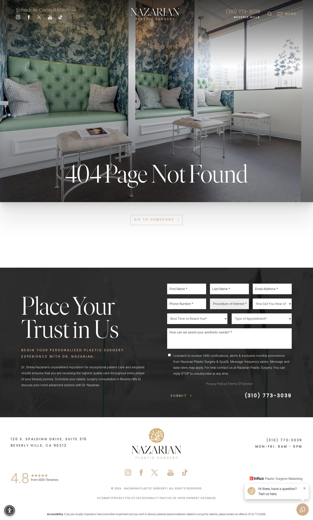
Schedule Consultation (43, 10)
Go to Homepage (154, 219)
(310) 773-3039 (243, 12)
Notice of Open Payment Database (188, 498)
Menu (291, 14)
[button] (280, 14)
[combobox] (229, 304)
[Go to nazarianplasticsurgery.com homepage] (155, 14)
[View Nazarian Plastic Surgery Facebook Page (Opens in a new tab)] (29, 18)
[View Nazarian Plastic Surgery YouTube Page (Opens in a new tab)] (50, 18)
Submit (179, 396)
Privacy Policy (215, 384)
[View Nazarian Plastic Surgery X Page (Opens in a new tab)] (39, 18)
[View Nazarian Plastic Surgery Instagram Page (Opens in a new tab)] (18, 18)
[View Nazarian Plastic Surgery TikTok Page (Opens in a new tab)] (61, 18)
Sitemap (103, 498)
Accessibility (148, 498)
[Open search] (269, 14)
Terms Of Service (240, 384)
